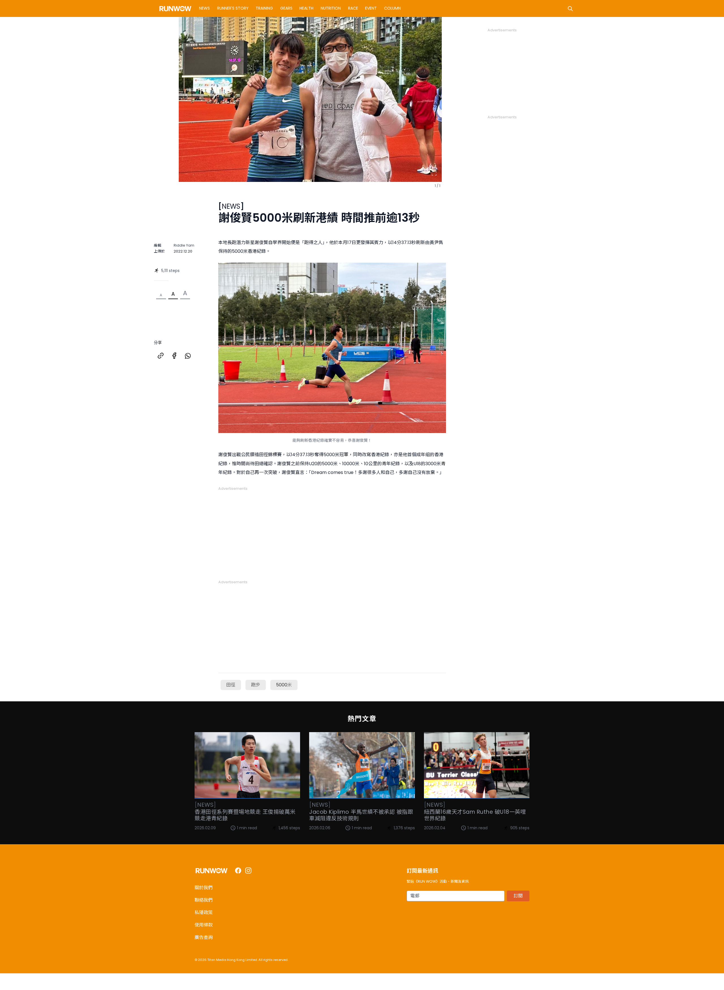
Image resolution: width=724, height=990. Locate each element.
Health (306, 8)
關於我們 (204, 887)
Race (353, 8)
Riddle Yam (184, 245)
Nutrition (331, 8)
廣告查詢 (204, 937)
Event (371, 8)
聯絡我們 (204, 900)
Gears (286, 8)
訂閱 (518, 896)
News (204, 8)
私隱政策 (204, 912)
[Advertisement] (332, 530)
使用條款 (204, 925)
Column (392, 8)
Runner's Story (233, 8)
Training (264, 8)
